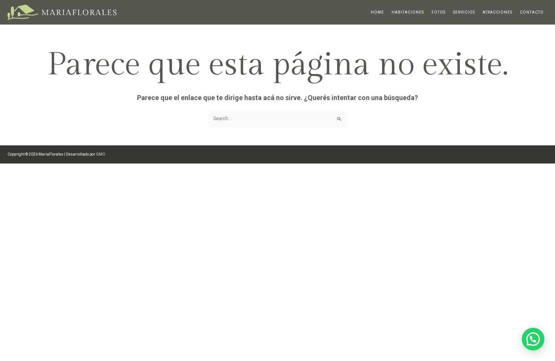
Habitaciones (408, 12)
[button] (533, 339)
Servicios (464, 12)
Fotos (439, 12)
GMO (100, 154)
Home (377, 12)
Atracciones (497, 12)
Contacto (532, 12)
